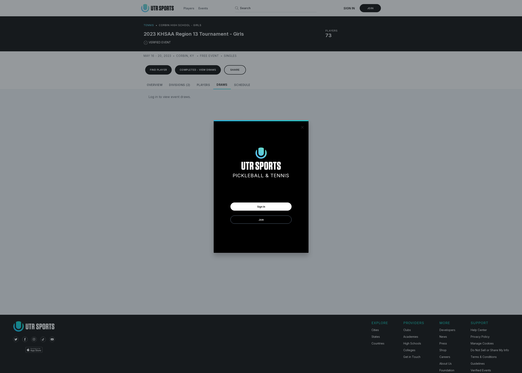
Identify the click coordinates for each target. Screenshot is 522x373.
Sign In (261, 206)
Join (261, 219)
